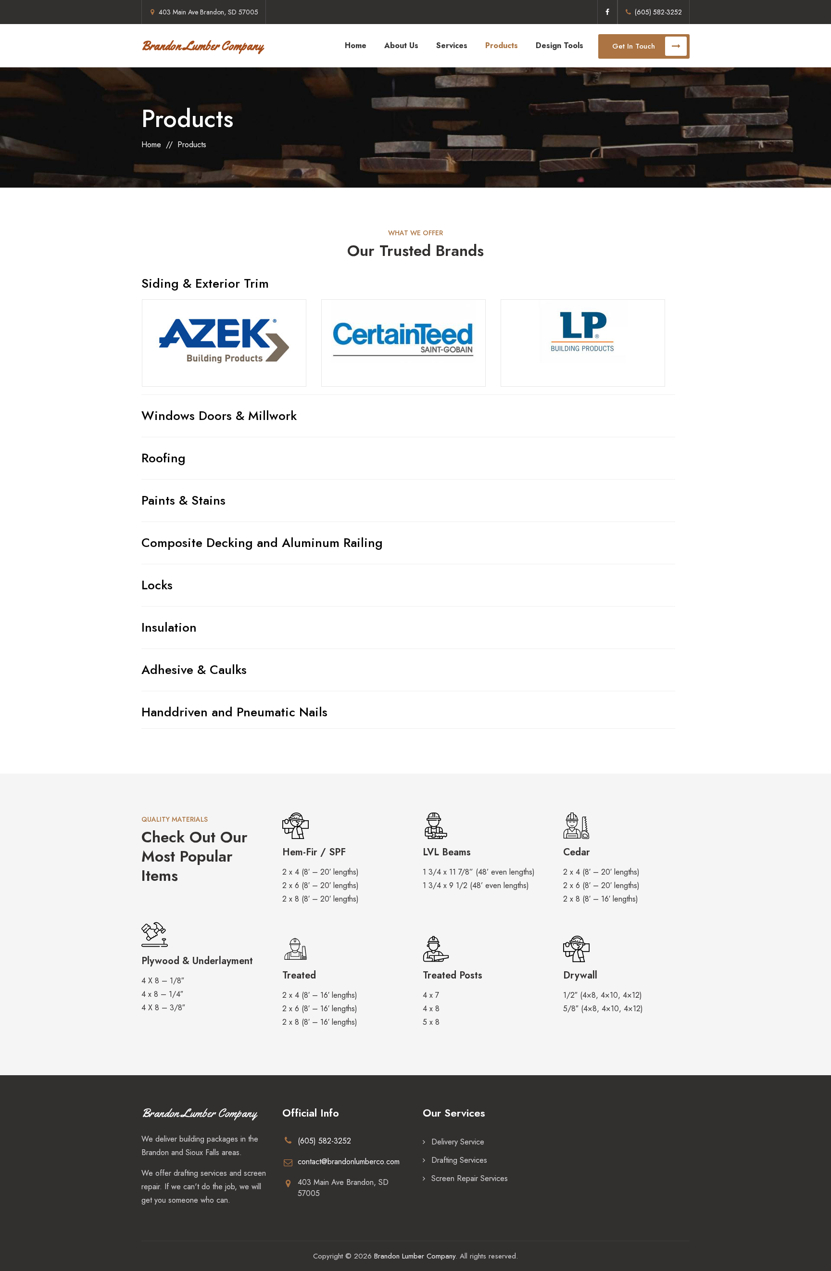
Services (451, 45)
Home (355, 45)
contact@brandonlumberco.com (349, 1161)
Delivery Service (457, 1141)
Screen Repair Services (469, 1178)
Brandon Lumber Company (202, 46)
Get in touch (633, 46)
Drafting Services (459, 1160)
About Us (401, 45)
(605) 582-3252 (658, 12)
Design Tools (559, 45)
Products (501, 45)
